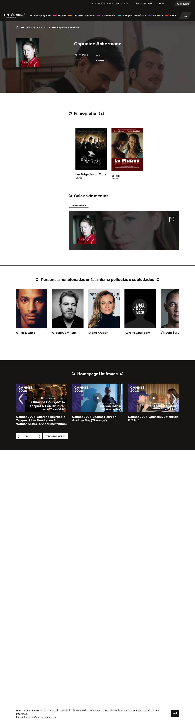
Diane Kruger (97, 333)
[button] (172, 219)
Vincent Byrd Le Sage (176, 332)
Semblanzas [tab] (79, 205)
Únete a (174, 15)
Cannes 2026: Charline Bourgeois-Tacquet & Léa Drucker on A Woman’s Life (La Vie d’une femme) (41, 420)
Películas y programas (40, 15)
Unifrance (158, 15)
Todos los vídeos (55, 436)
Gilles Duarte (25, 333)
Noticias (62, 15)
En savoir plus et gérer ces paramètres (36, 717)
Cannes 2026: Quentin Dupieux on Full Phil (153, 418)
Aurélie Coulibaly (137, 333)
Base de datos (109, 15)
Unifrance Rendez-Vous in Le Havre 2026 (109, 3)
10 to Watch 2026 (143, 3)
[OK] (175, 713)
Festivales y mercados (84, 15)
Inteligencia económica (134, 15)
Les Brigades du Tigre (90, 174)
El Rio (115, 176)
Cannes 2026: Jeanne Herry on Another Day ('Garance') (94, 418)
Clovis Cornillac (64, 333)
